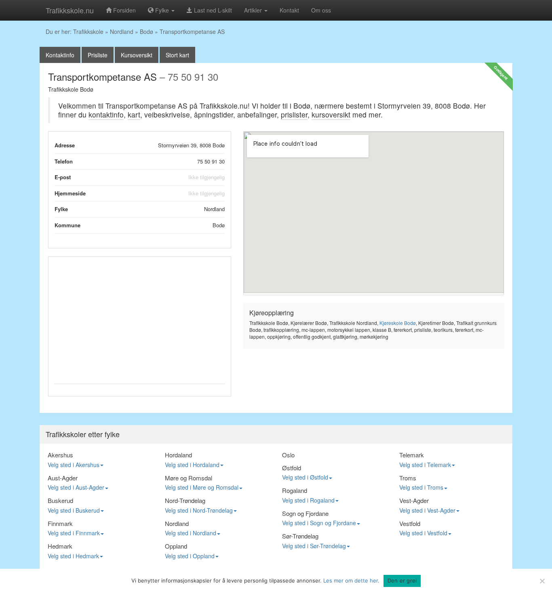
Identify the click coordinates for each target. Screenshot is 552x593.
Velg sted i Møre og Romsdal (201, 487)
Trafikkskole (88, 31)
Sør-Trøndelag (300, 536)
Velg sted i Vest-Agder (427, 510)
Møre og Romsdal (188, 478)
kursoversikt (331, 114)
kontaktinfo (106, 114)
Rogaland (294, 490)
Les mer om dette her (350, 580)
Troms (407, 478)
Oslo (288, 455)
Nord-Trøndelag (185, 500)
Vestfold (409, 523)
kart (134, 114)
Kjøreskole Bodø (397, 322)
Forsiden (124, 10)
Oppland (176, 546)
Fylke (162, 10)
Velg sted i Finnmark (74, 533)
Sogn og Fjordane (305, 513)
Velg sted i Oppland (190, 556)
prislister (294, 114)
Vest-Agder (414, 500)
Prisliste (97, 55)
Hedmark (60, 546)
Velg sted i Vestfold (423, 533)
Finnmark (60, 523)
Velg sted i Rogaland (308, 500)
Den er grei (402, 580)
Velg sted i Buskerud (74, 510)
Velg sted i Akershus (73, 465)
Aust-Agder (63, 478)
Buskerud (60, 500)
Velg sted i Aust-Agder (76, 487)
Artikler (253, 10)
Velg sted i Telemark (425, 465)
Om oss (321, 10)
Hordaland (178, 455)
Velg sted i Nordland (190, 533)
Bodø (146, 31)
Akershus (60, 455)
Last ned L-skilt (212, 10)
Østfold (291, 467)
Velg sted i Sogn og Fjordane (319, 523)
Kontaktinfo (60, 55)
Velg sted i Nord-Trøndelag (199, 510)
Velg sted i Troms (421, 487)
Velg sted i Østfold (305, 477)
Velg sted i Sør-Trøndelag (314, 546)
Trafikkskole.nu (70, 10)
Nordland (121, 31)
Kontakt (289, 10)
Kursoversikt (136, 55)
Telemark (411, 455)
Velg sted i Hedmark (73, 556)
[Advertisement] (139, 318)
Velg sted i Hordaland (192, 465)
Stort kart (177, 55)
